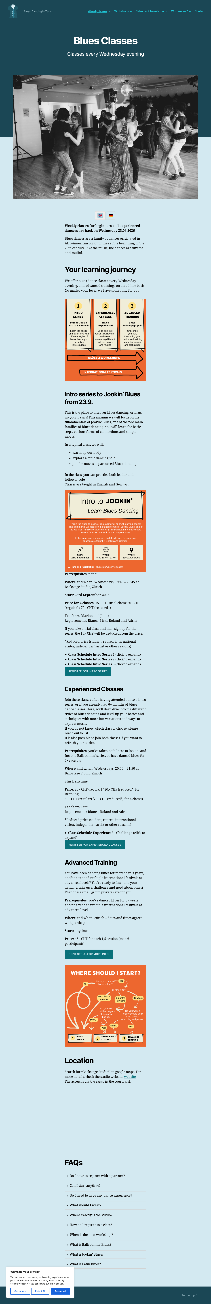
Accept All (60, 1291)
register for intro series (88, 671)
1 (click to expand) (104, 655)
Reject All (40, 1291)
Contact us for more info (88, 954)
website (130, 1077)
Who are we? (179, 11)
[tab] (100, 215)
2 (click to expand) (104, 659)
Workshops (121, 11)
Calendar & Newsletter (150, 11)
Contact (200, 11)
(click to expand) (105, 835)
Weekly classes (97, 11)
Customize (20, 1291)
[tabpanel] (105, 746)
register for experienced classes (94, 844)
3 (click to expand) (104, 664)
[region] (40, 1282)
